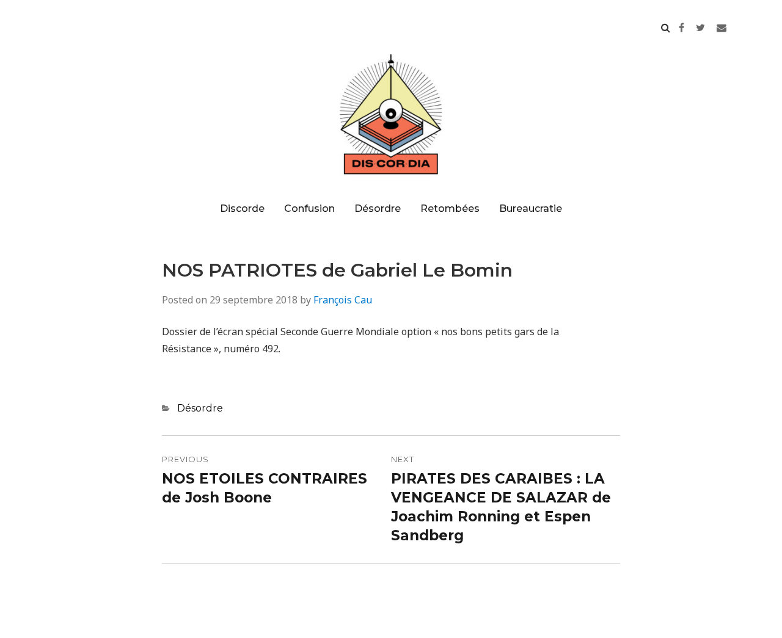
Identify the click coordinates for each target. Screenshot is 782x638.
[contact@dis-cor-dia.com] (721, 27)
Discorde (242, 208)
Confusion (309, 208)
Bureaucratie (530, 208)
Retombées (450, 208)
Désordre (377, 208)
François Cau (342, 299)
